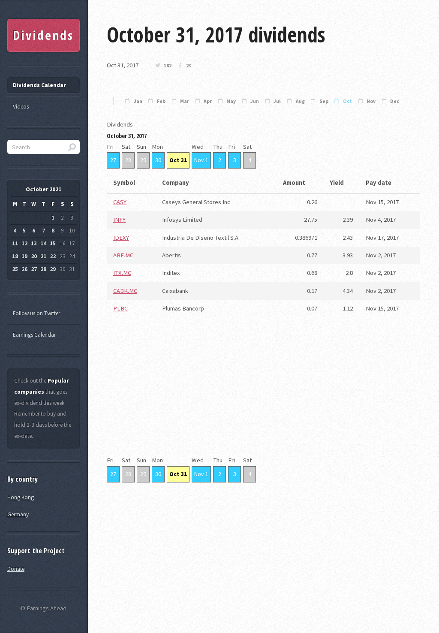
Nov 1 (201, 160)
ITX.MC (122, 273)
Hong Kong (20, 497)
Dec (394, 101)
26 (24, 269)
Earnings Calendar (34, 334)
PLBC (120, 308)
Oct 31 (178, 160)
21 (43, 256)
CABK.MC (125, 291)
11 (15, 243)
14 (43, 243)
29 (143, 160)
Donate (15, 569)
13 (34, 243)
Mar (184, 101)
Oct (347, 101)
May (231, 101)
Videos (21, 106)
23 (188, 65)
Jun (254, 101)
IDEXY (121, 237)
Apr (208, 101)
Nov (371, 101)
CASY (119, 202)
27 (113, 160)
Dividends (43, 35)
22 (53, 256)
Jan (138, 101)
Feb (161, 101)
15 (53, 243)
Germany (18, 514)
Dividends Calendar (39, 85)
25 (15, 269)
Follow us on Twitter (36, 313)
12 (24, 243)
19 (24, 256)
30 (158, 160)
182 (167, 65)
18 (15, 256)
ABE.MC (123, 255)
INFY (119, 219)
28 (128, 160)
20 (34, 256)
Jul (277, 101)
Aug (300, 101)
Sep (323, 101)
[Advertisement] (263, 395)
